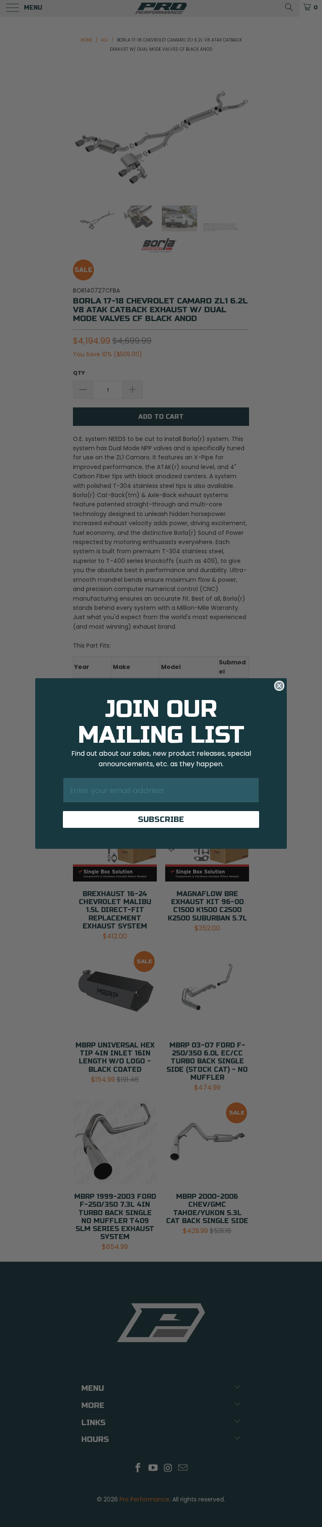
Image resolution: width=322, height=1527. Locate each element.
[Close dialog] (279, 686)
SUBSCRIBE (161, 819)
